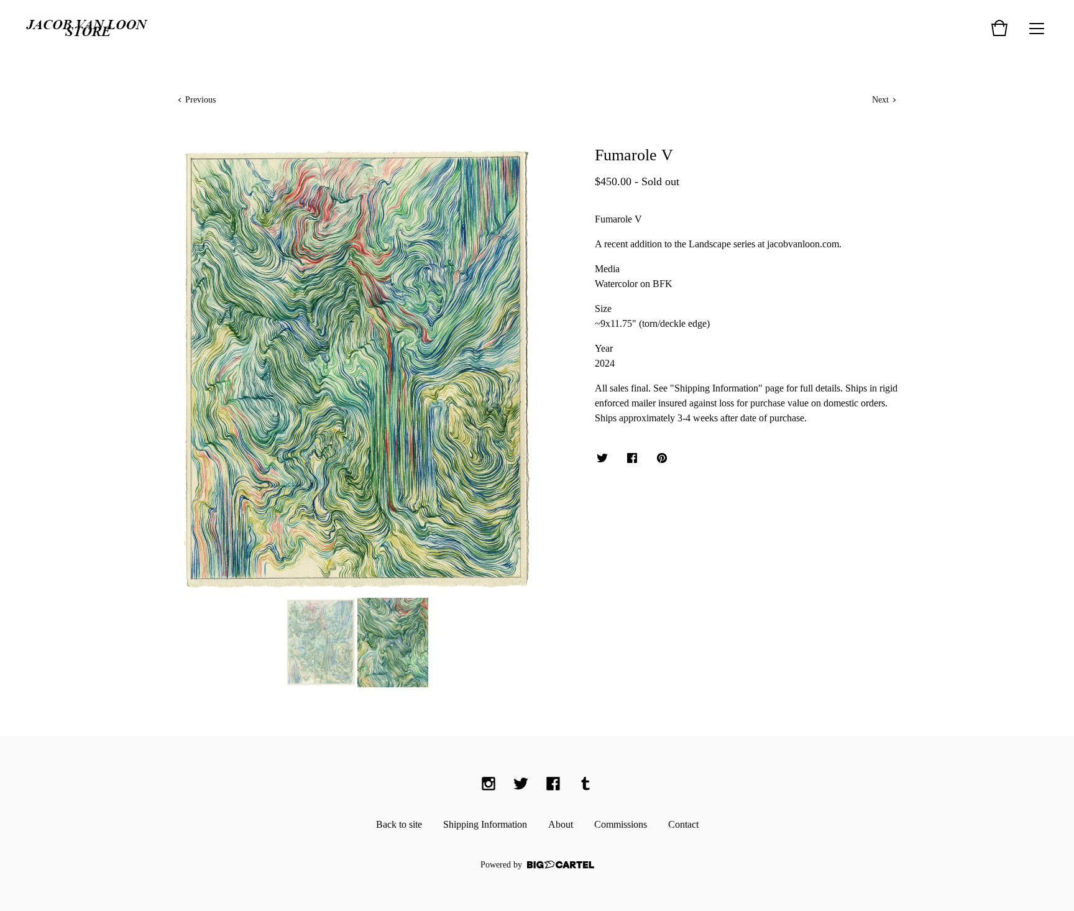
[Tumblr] (585, 784)
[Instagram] (488, 784)
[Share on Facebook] (632, 459)
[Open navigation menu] (1036, 28)
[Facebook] (553, 784)
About (560, 824)
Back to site (399, 824)
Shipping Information (485, 824)
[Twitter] (521, 784)
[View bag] (999, 28)
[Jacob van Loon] (87, 27)
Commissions (620, 824)
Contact (683, 824)
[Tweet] (602, 459)
